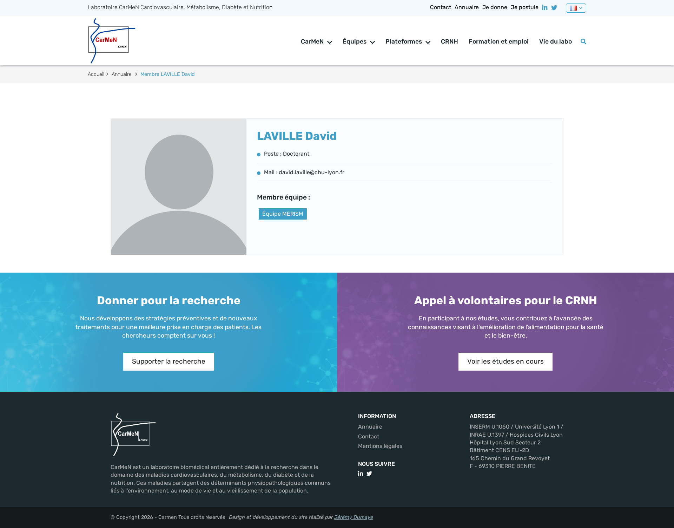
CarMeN (312, 41)
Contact (440, 7)
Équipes (354, 41)
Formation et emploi (499, 41)
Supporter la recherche (168, 361)
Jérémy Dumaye (353, 517)
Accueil (96, 74)
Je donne (494, 7)
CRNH (449, 41)
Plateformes (403, 41)
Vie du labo (555, 41)
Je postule (524, 7)
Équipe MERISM (282, 213)
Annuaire (467, 7)
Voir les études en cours (505, 361)
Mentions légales (380, 446)
